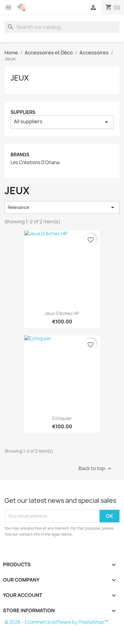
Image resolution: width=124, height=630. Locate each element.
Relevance (62, 207)
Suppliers (23, 112)
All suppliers (62, 122)
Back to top (96, 468)
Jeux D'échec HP (62, 313)
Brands (20, 154)
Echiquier (62, 418)
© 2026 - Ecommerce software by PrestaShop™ (56, 622)
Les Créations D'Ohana (35, 163)
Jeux (20, 78)
